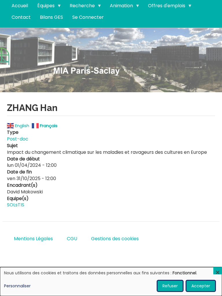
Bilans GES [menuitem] (51, 17)
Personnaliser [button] (17, 286)
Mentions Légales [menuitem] (33, 238)
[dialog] (111, 281)
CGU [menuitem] (72, 238)
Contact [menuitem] (21, 17)
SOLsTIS (15, 204)
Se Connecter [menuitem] (88, 17)
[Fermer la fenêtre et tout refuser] (217, 270)
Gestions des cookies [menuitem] (115, 238)
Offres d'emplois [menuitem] (164, 7)
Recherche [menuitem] (80, 7)
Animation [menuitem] (119, 7)
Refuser (170, 286)
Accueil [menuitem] (20, 5)
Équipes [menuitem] (44, 7)
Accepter (200, 286)
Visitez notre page (111, 59)
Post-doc (17, 139)
